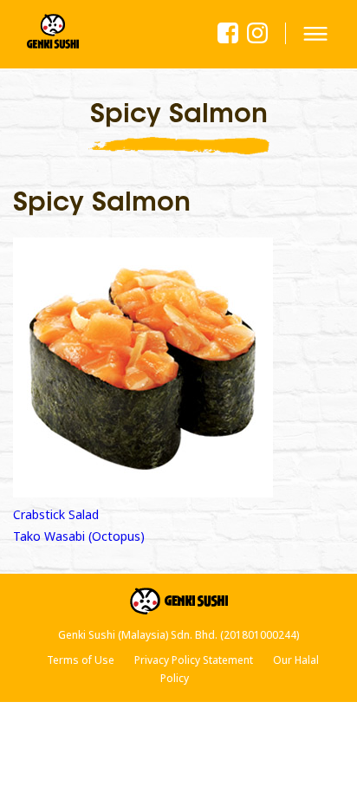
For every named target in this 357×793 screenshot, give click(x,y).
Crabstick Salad (56, 514)
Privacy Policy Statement (193, 660)
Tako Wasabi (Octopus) (79, 536)
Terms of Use (80, 660)
